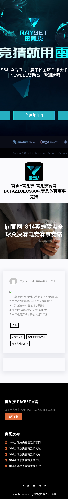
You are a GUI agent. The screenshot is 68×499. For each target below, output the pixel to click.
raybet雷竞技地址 (37, 336)
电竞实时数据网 (20, 343)
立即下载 (13, 416)
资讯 (14, 325)
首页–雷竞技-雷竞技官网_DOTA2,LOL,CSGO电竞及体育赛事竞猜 (34, 191)
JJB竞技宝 (17, 336)
